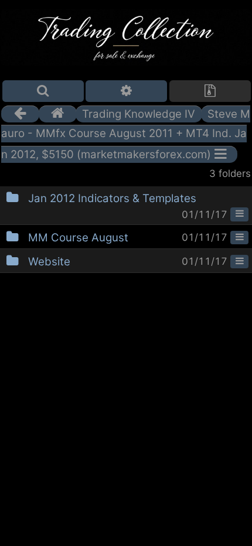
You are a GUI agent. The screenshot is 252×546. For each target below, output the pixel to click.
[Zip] (210, 91)
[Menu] (239, 214)
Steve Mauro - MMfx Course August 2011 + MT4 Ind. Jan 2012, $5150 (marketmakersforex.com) (125, 134)
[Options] (126, 91)
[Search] (43, 91)
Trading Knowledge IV (138, 114)
